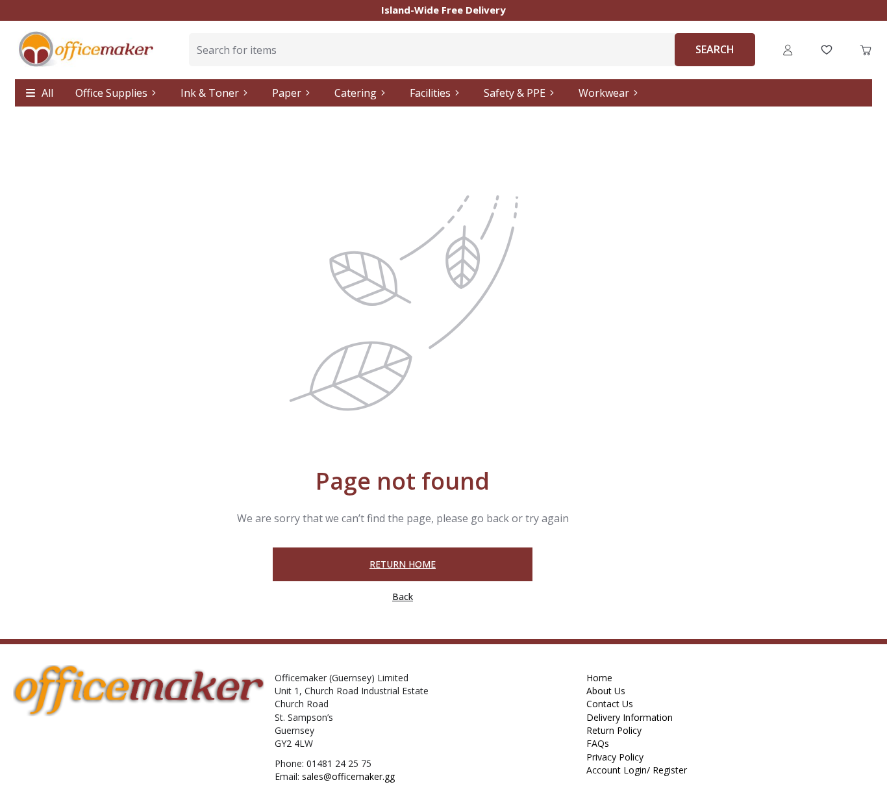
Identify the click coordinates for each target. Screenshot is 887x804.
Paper (286, 93)
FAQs (597, 743)
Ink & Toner (210, 93)
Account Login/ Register (636, 770)
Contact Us (609, 703)
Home (599, 678)
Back (402, 597)
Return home (402, 564)
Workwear (604, 93)
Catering (355, 93)
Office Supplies (111, 93)
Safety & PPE (514, 93)
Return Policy (614, 730)
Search (714, 49)
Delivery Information (629, 717)
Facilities (430, 93)
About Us (605, 691)
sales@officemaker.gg (348, 776)
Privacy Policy (614, 757)
